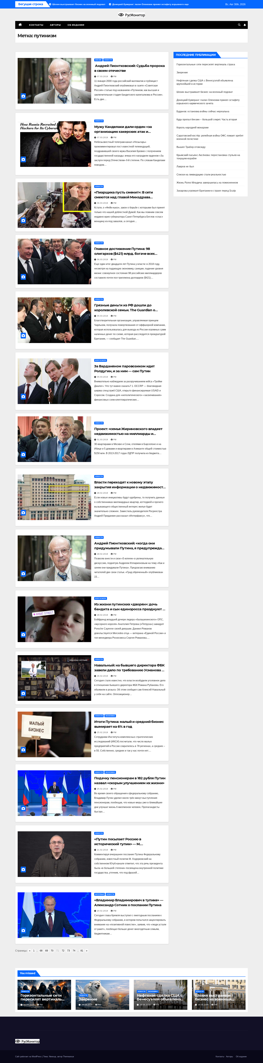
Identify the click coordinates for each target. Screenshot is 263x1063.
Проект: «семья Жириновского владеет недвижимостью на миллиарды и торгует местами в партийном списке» (128, 434)
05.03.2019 (103, 316)
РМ (114, 76)
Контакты (35, 25)
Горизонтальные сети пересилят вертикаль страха (206, 64)
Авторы (55, 25)
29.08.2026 (87, 1005)
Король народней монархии (193, 127)
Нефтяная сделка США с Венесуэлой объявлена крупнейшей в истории (159, 999)
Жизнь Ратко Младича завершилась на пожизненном (207, 182)
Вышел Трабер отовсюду (191, 147)
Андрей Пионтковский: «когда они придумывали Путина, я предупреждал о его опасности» (129, 548)
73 (68, 950)
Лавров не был (185, 166)
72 (63, 950)
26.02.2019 (103, 676)
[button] (239, 25)
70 (52, 950)
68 (41, 950)
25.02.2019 (103, 732)
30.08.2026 (29, 1005)
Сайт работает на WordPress (28, 1056)
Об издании (75, 25)
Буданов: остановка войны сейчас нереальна (203, 111)
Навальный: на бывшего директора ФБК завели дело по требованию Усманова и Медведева (129, 670)
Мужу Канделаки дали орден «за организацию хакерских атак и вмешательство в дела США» (123, 132)
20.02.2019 (103, 911)
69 (46, 950)
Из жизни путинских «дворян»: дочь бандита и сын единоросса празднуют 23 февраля (130, 609)
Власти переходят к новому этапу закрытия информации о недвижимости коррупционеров (129, 487)
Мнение (98, 60)
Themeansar (68, 1056)
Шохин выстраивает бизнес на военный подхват (205, 92)
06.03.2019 (103, 203)
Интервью (99, 894)
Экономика (110, 716)
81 (82, 950)
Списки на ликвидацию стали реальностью (201, 174)
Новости (108, 60)
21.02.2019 (103, 850)
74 (74, 950)
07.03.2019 (103, 76)
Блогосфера (100, 360)
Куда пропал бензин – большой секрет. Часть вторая (207, 119)
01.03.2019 (103, 440)
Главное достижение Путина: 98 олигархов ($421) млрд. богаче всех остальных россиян (124, 254)
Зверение (182, 72)
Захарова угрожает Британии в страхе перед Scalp (206, 190)
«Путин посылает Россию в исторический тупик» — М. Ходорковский (117, 844)
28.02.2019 (103, 493)
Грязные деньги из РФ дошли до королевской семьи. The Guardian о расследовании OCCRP (124, 310)
